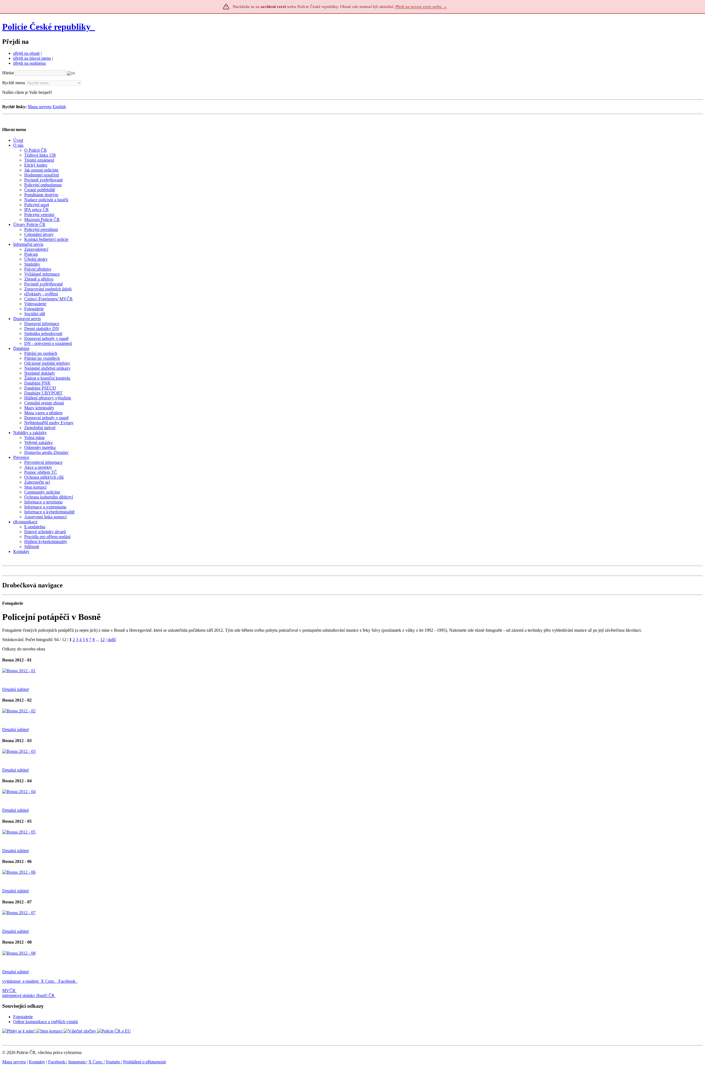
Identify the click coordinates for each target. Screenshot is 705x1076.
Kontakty (37, 1061)
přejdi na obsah (26, 53)
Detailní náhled (15, 689)
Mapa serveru (39, 106)
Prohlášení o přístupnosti (144, 1061)
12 (102, 639)
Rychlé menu (13, 82)
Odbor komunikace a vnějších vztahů (45, 1021)
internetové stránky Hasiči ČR (28, 995)
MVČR (8, 990)
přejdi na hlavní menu (32, 58)
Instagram (77, 1061)
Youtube (113, 1061)
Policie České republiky (46, 27)
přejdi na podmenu (29, 63)
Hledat (8, 72)
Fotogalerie (23, 1016)
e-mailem (31, 981)
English (59, 106)
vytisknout (11, 981)
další (112, 639)
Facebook (67, 981)
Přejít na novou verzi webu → (421, 6)
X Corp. (48, 981)
